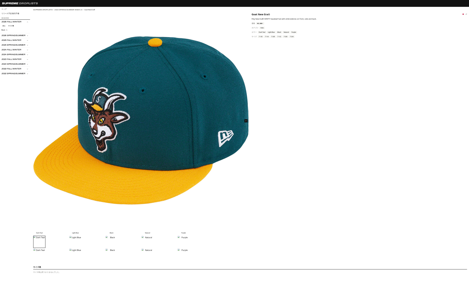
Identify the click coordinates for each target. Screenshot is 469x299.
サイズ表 (11, 26)
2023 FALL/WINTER (11, 59)
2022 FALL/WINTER (11, 69)
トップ (4, 9)
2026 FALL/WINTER (11, 22)
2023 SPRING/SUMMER (13, 64)
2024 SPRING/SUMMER (13, 54)
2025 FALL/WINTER (11, 40)
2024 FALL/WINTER (11, 50)
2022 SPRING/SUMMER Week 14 (68, 10)
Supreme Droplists (43, 10)
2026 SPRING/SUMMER (13, 35)
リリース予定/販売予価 (10, 13)
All (3, 26)
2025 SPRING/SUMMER (13, 45)
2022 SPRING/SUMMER (13, 74)
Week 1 (4, 30)
